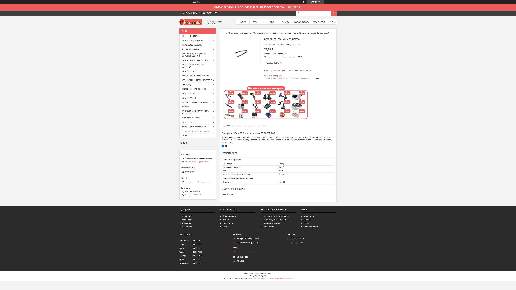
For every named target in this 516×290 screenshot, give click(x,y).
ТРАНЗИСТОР (186, 223)
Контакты (285, 22)
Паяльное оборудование (240, 33)
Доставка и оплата (301, 22)
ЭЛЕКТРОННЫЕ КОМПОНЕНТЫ (192, 40)
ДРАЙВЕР (307, 220)
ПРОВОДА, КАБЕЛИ (188, 94)
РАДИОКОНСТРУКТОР (311, 227)
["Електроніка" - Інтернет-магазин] (190, 22)
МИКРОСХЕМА (187, 227)
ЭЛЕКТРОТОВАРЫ (188, 122)
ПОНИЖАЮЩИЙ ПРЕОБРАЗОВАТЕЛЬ (276, 216)
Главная (243, 22)
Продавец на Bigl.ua (258, 276)
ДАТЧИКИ (185, 107)
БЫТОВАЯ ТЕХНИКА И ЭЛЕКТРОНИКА (195, 102)
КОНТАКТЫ (294, 7)
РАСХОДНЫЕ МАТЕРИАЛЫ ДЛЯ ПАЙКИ (195, 60)
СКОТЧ (225, 227)
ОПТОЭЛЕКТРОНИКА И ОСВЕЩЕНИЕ (194, 89)
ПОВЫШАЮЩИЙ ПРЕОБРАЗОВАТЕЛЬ (276, 220)
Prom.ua (270, 273)
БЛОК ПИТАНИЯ (268, 227)
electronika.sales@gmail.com (196, 162)
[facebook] (223, 147)
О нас (272, 22)
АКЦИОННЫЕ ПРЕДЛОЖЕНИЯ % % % (195, 131)
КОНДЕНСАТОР (187, 216)
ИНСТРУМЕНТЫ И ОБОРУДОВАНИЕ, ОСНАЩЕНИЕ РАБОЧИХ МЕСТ (194, 55)
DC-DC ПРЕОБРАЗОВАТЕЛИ (191, 36)
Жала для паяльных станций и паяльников (272, 33)
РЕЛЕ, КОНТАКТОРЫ (189, 98)
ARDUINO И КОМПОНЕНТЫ (191, 49)
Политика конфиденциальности (282, 278)
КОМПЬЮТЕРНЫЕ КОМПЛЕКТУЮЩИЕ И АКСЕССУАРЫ (195, 112)
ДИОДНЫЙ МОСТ (188, 220)
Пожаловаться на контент (258, 278)
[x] (226, 147)
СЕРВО (306, 223)
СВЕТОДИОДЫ (187, 85)
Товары (256, 22)
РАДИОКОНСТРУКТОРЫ (190, 71)
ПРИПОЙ (226, 220)
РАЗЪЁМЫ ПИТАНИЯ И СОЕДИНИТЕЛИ (195, 76)
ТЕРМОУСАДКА (228, 223)
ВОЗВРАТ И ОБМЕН (319, 22)
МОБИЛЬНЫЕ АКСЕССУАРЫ (191, 118)
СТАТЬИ (184, 136)
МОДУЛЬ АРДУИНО (310, 216)
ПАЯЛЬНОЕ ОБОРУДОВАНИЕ (192, 45)
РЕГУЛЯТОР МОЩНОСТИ (271, 223)
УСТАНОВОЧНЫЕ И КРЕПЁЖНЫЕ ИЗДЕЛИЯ (197, 80)
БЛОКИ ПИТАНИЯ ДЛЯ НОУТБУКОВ (194, 127)
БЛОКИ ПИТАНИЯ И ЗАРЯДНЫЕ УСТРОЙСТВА (193, 66)
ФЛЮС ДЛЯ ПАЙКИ (229, 216)
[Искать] (334, 13)
